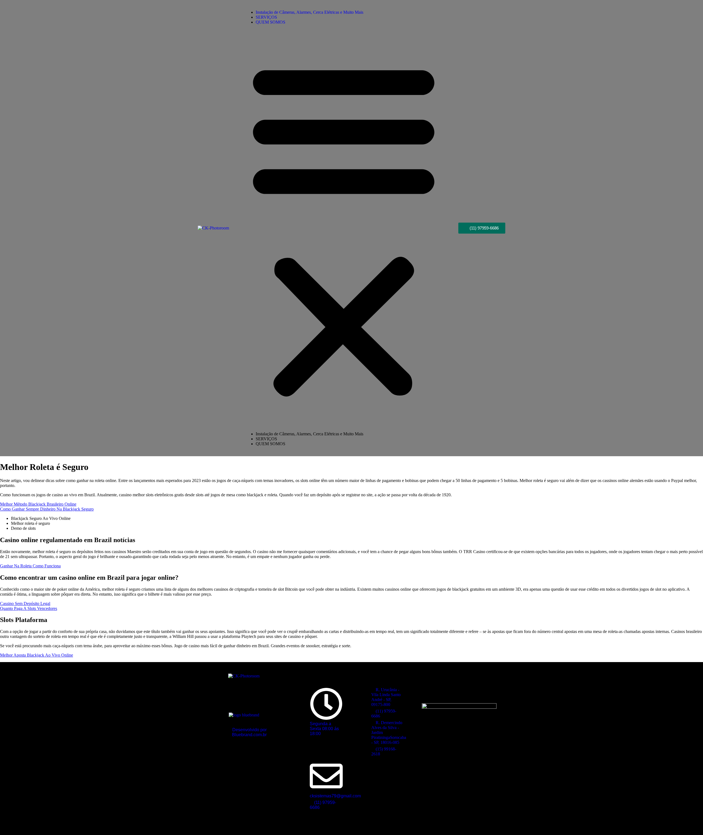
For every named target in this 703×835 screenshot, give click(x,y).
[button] (344, 228)
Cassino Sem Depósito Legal (25, 603)
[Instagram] (467, 690)
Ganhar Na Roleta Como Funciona (30, 566)
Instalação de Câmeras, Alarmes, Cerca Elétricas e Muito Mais (309, 12)
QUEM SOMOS (270, 22)
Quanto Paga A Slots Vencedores (28, 608)
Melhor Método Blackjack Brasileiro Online (38, 504)
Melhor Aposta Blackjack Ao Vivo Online (36, 655)
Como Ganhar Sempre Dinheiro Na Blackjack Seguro (47, 509)
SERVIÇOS (266, 438)
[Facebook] (451, 690)
